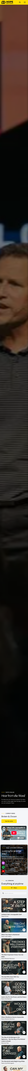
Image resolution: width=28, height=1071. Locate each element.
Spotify (16, 867)
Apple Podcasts (16, 863)
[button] (25, 2)
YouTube (16, 871)
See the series (9, 821)
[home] (7, 2)
